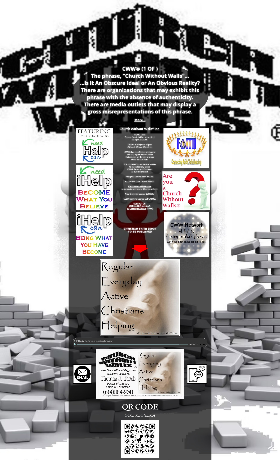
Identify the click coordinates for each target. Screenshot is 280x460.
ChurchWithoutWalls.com (139, 186)
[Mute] (201, 344)
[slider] (204, 344)
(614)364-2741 (135, 206)
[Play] (75, 344)
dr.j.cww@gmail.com (136, 209)
